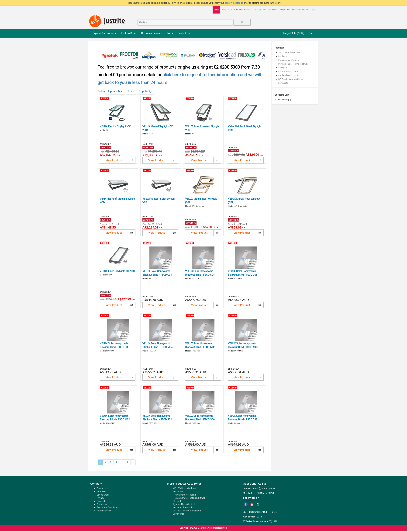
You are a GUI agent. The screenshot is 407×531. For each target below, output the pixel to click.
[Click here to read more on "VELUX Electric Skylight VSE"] (118, 113)
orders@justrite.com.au (264, 488)
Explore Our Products (104, 33)
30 (127, 462)
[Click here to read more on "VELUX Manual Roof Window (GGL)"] (203, 185)
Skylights (282, 67)
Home (216, 10)
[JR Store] (108, 21)
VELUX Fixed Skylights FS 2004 (117, 271)
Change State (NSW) (293, 33)
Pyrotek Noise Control (288, 71)
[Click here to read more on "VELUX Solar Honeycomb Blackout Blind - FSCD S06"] (203, 402)
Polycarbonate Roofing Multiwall (293, 64)
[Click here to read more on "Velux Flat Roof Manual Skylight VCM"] (118, 185)
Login (313, 10)
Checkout (273, 10)
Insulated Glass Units (288, 75)
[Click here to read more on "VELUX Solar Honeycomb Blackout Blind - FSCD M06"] (203, 330)
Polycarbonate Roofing (288, 60)
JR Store (202, 528)
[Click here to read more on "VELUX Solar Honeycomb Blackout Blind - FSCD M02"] (118, 402)
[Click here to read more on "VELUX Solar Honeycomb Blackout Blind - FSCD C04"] (203, 257)
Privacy (100, 498)
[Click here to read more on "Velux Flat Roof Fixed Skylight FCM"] (246, 113)
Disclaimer (102, 504)
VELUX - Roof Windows (289, 52)
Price (131, 91)
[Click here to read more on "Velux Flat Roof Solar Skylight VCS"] (160, 185)
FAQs (282, 10)
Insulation (282, 56)
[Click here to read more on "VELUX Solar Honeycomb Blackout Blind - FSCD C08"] (118, 330)
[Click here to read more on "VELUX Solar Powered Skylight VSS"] (203, 113)
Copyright (101, 501)
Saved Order (103, 494)
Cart (230, 10)
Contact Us (184, 33)
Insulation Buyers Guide (297, 10)
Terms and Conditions (108, 507)
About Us (101, 491)
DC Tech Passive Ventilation (291, 79)
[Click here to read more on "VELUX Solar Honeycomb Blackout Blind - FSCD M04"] (160, 330)
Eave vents (283, 83)
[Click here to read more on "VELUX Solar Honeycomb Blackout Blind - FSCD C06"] (246, 257)
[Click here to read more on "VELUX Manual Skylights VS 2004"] (160, 113)
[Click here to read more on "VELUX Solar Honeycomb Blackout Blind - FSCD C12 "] (246, 402)
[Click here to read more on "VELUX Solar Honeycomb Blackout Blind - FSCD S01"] (160, 402)
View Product (114, 160)
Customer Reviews (242, 10)
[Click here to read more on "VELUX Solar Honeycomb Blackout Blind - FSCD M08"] (246, 330)
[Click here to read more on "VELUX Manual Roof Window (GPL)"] (246, 185)
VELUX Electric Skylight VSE (115, 126)
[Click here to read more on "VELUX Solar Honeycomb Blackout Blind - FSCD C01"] (160, 257)
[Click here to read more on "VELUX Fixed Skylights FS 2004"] (118, 257)
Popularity (145, 91)
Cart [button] (311, 33)
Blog (224, 10)
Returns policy (104, 510)
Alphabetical (115, 91)
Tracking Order (260, 10)
